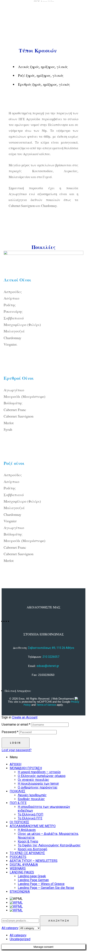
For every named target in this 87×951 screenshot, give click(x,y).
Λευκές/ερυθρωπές (32, 795)
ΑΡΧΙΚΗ (15, 764)
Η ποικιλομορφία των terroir (38, 783)
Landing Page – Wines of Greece (41, 884)
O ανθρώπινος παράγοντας (38, 787)
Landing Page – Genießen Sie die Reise (46, 888)
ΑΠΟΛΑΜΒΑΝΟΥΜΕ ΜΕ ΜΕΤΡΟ (33, 826)
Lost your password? (17, 750)
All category (18, 935)
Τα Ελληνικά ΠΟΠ (30, 814)
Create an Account (24, 717)
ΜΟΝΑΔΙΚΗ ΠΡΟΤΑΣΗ (26, 768)
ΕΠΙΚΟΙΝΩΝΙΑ (20, 892)
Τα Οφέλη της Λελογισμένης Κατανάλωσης (49, 845)
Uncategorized (20, 939)
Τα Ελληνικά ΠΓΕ (30, 818)
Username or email (16, 724)
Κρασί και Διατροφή (32, 849)
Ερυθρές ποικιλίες (31, 799)
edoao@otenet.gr (48, 666)
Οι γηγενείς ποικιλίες (33, 780)
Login (15, 742)
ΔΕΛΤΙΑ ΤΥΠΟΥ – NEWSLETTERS (33, 861)
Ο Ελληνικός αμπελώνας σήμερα (41, 776)
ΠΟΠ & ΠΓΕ (18, 803)
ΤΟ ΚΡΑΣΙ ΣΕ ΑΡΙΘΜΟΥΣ (27, 853)
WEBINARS (18, 868)
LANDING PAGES (22, 872)
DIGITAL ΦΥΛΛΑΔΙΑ (24, 865)
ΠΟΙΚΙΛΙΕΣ (17, 791)
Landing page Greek (32, 876)
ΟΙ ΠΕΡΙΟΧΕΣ (19, 822)
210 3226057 (50, 656)
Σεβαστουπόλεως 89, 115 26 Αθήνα (51, 647)
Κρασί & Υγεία (28, 841)
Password (10, 732)
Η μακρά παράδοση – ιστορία (39, 772)
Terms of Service (46, 704)
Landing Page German (33, 880)
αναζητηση (59, 920)
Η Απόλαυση (27, 830)
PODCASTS (18, 857)
